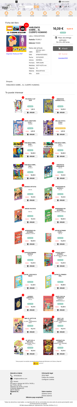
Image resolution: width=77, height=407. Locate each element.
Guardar (64, 54)
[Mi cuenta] (60, 2)
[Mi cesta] (60, 7)
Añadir (64, 48)
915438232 (18, 375)
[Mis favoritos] (56, 7)
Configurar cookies (48, 379)
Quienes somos (47, 393)
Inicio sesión (65, 1)
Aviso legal (45, 375)
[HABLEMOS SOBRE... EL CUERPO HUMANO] (16, 39)
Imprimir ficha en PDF (14, 54)
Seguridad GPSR (63, 58)
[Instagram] (16, 2)
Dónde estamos (47, 395)
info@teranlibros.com (20, 378)
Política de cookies (48, 377)
